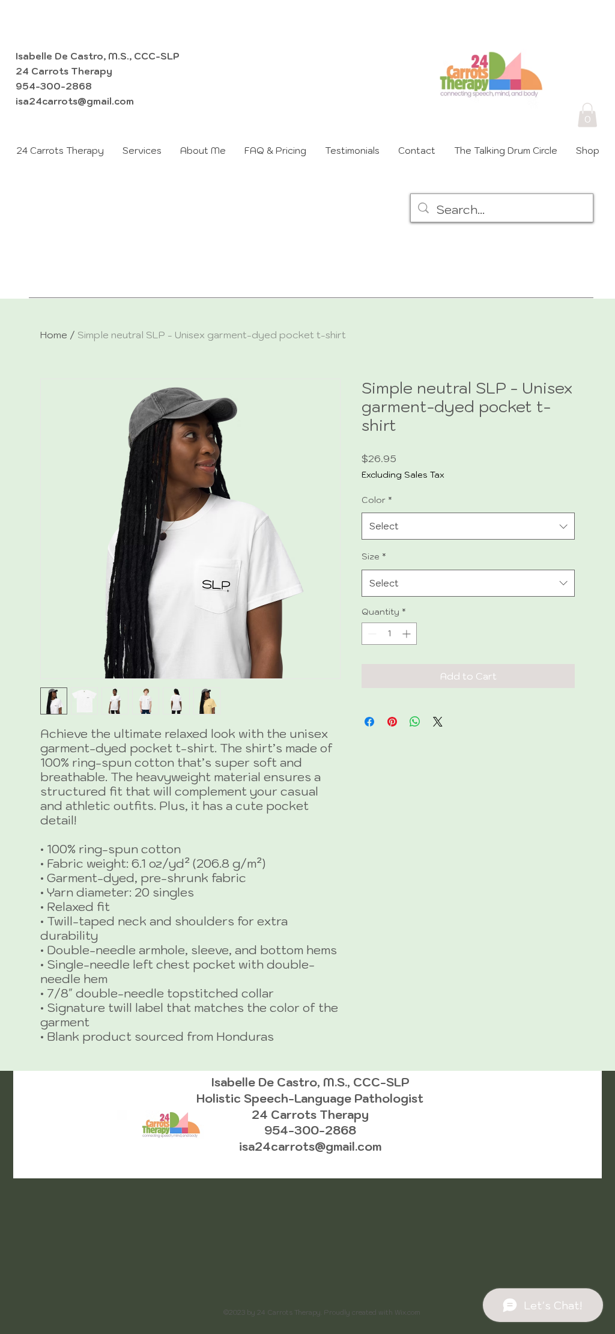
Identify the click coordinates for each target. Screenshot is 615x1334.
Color (377, 500)
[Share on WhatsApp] (415, 721)
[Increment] (407, 633)
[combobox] (468, 526)
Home (53, 335)
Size (374, 556)
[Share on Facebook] (369, 721)
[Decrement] (370, 633)
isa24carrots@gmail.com (75, 101)
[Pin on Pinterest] (392, 721)
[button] (587, 115)
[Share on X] (438, 721)
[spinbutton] (389, 633)
